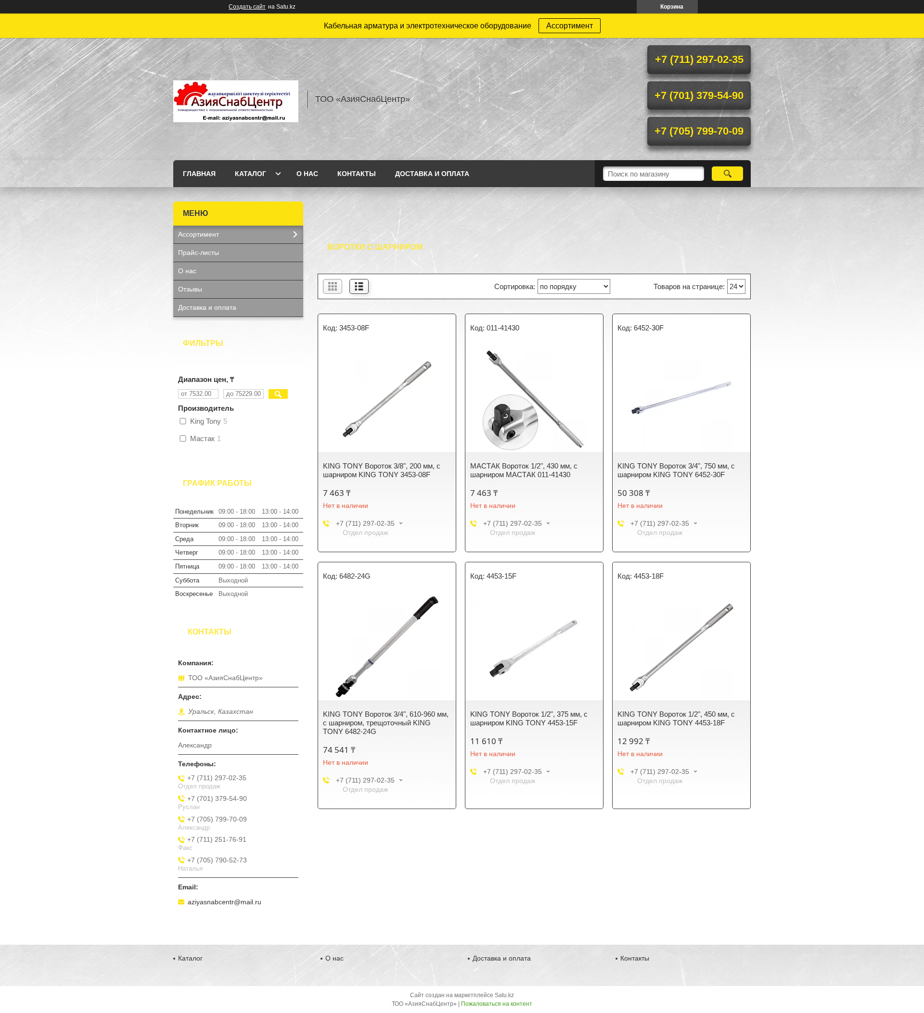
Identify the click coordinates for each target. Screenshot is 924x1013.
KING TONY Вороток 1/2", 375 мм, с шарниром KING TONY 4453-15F (529, 718)
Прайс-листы (198, 252)
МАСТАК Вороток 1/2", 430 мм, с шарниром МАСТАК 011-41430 (524, 470)
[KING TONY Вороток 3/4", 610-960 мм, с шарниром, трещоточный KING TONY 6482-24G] (387, 647)
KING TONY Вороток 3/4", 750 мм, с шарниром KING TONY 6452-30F (676, 470)
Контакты (356, 173)
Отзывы (190, 289)
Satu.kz (504, 995)
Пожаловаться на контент (496, 1003)
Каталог (250, 173)
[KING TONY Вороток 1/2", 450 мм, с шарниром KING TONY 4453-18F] (681, 647)
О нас (307, 173)
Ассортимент (569, 26)
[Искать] (727, 173)
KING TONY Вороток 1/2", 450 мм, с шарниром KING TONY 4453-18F (676, 718)
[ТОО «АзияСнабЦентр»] (235, 99)
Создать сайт (247, 6)
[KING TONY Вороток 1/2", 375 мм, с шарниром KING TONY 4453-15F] (534, 647)
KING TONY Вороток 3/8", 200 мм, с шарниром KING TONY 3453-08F (381, 470)
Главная (199, 173)
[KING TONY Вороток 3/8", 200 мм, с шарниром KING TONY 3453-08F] (387, 399)
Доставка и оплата (432, 173)
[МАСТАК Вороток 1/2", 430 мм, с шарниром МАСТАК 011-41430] (534, 399)
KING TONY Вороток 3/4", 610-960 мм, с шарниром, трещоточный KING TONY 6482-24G (386, 722)
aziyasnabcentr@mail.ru (224, 902)
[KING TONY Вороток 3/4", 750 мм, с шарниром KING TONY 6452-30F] (681, 399)
